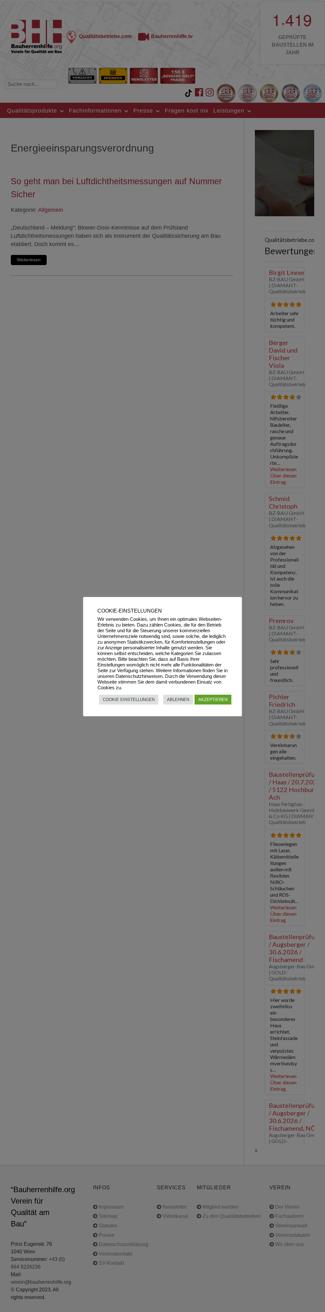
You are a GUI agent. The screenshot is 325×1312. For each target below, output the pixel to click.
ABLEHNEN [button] (178, 699)
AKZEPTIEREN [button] (213, 699)
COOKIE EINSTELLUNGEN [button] (129, 699)
